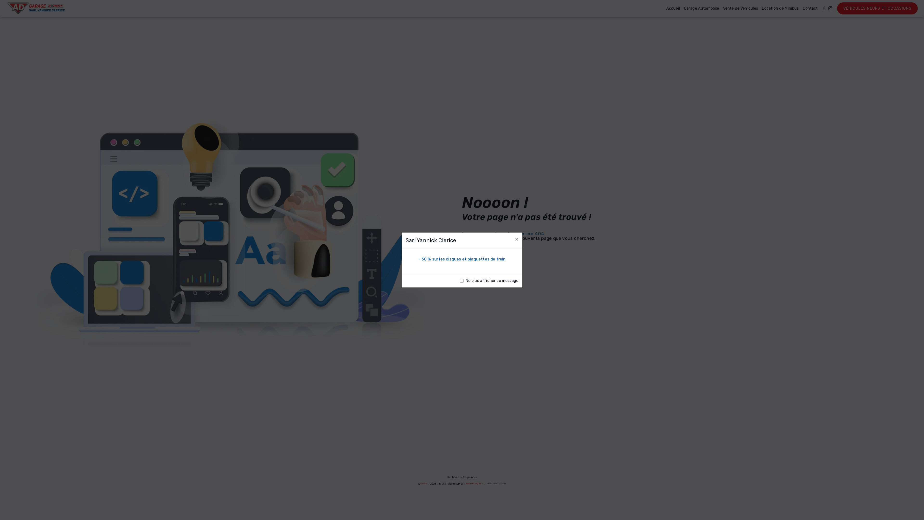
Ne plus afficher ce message (492, 280)
